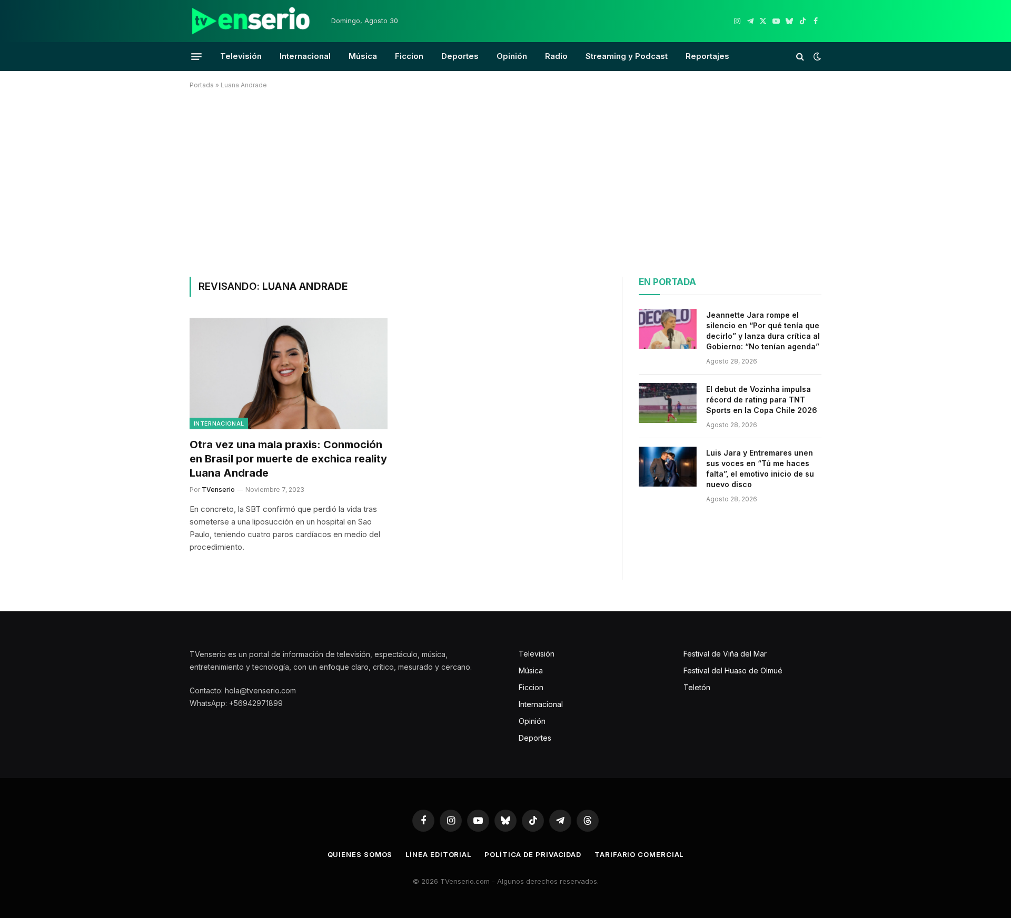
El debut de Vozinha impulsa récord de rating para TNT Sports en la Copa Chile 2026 (761, 400)
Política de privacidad (532, 854)
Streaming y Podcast (627, 56)
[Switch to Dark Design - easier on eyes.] (816, 56)
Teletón (696, 687)
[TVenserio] (251, 21)
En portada (667, 282)
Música (363, 56)
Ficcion (409, 56)
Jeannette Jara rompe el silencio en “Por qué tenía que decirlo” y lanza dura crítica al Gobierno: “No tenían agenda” (763, 330)
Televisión (241, 56)
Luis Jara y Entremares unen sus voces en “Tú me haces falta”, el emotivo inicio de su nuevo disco (760, 468)
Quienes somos (360, 854)
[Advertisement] (505, 181)
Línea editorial (438, 854)
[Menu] (196, 56)
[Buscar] (800, 56)
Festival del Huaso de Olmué (732, 670)
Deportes (460, 56)
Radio (556, 56)
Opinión (512, 56)
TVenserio (218, 489)
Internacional (305, 56)
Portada (202, 85)
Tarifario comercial (638, 854)
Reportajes (707, 56)
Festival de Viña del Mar (725, 653)
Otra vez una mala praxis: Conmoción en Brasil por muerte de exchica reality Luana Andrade (288, 458)
